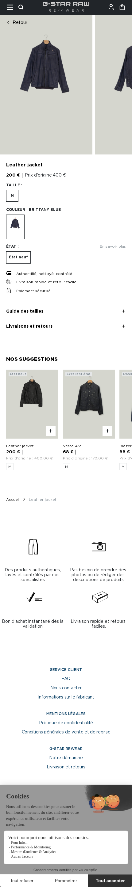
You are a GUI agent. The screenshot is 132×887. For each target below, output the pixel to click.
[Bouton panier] (122, 7)
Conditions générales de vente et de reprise (66, 732)
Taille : (14, 185)
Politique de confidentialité (66, 723)
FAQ (66, 679)
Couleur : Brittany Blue (33, 209)
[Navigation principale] (11, 7)
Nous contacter (66, 688)
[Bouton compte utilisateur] (112, 7)
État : (12, 246)
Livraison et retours (66, 767)
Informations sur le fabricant (66, 697)
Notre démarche (66, 758)
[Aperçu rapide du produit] (51, 431)
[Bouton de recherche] (22, 7)
